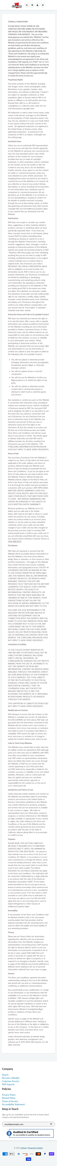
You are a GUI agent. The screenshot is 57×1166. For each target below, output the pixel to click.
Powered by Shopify (35, 1148)
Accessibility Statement (13, 1104)
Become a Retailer (11, 1078)
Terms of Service (10, 1101)
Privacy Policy (9, 1094)
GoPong (24, 1148)
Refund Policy (9, 1098)
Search (5, 1074)
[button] (32, 5)
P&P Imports (8, 1084)
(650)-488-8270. (14, 541)
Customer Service (10, 1081)
